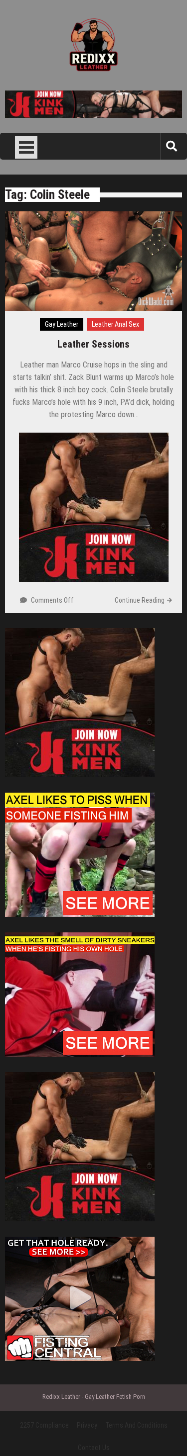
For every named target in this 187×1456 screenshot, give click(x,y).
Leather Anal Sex (115, 324)
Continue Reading (140, 600)
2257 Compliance (44, 1425)
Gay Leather (61, 324)
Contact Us (94, 1448)
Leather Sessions (93, 344)
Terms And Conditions (136, 1425)
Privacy (87, 1425)
